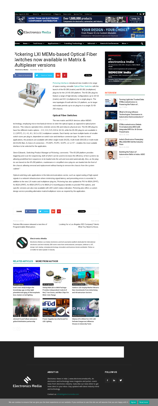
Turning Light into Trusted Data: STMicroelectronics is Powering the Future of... (131, 102)
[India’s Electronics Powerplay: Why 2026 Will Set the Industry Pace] (111, 142)
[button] (142, 44)
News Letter (67, 14)
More (124, 43)
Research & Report (79, 284)
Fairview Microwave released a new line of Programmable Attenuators (30, 225)
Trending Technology (73, 43)
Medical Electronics (79, 316)
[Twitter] (143, 14)
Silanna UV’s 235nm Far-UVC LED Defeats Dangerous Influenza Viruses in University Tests (84, 321)
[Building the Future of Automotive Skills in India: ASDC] (111, 155)
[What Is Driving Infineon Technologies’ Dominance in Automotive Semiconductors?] (111, 115)
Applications (53, 43)
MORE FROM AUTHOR (47, 261)
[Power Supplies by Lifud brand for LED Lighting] (56, 307)
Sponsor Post (78, 14)
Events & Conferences (109, 43)
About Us (36, 14)
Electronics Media (21, 70)
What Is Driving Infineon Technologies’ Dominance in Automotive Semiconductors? (131, 114)
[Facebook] (137, 14)
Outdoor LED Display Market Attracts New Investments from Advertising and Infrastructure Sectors (85, 290)
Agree (133, 402)
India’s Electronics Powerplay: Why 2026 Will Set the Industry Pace (131, 141)
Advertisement (46, 14)
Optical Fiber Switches (83, 86)
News (25, 43)
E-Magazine (57, 14)
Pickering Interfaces (61, 83)
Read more (143, 402)
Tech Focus (37, 43)
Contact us (88, 14)
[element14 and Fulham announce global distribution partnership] (26, 307)
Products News (48, 316)
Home (17, 43)
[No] (155, 402)
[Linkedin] (140, 14)
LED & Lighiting (18, 284)
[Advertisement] (56, 199)
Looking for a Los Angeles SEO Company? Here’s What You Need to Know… (79, 225)
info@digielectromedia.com (68, 394)
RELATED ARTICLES (23, 261)
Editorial (91, 43)
